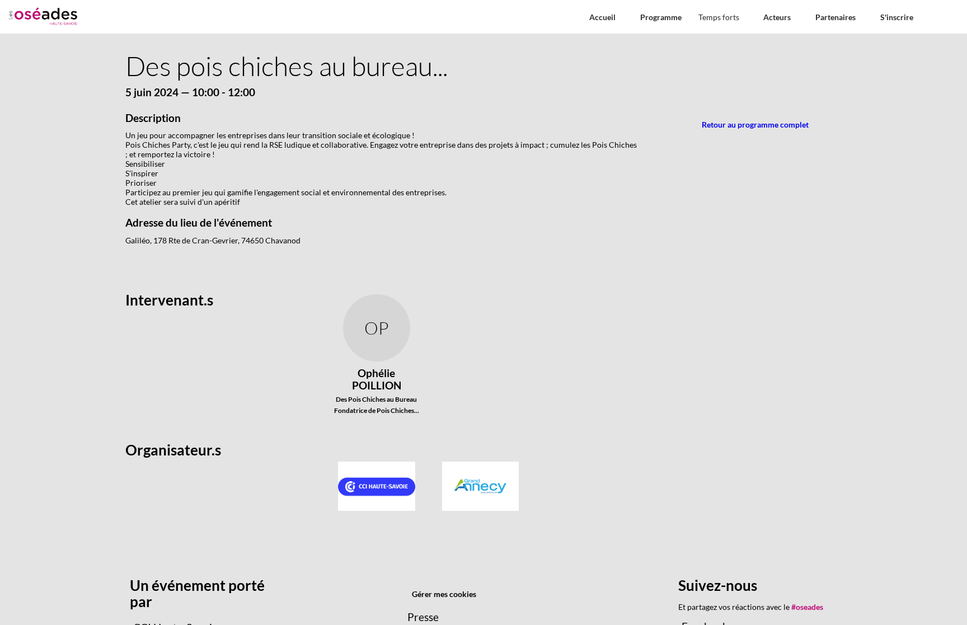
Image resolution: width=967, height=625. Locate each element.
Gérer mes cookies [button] (444, 594)
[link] (722, 17)
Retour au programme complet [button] (755, 124)
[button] (602, 17)
